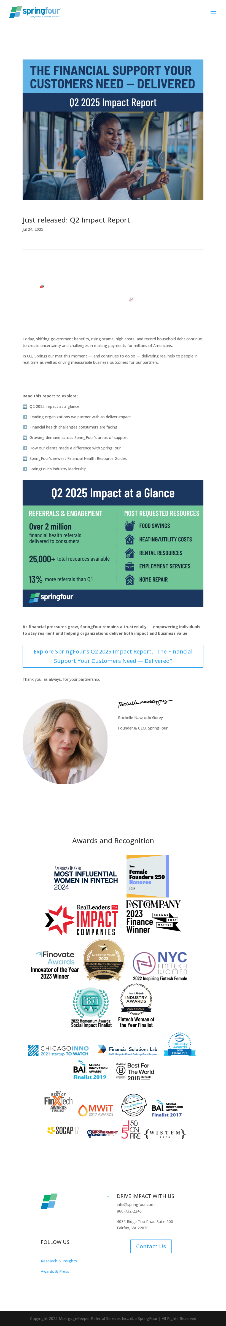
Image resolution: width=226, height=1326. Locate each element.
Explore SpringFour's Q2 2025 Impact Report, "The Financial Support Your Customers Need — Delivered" (113, 656)
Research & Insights (59, 1260)
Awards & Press (55, 1271)
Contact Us (151, 1246)
